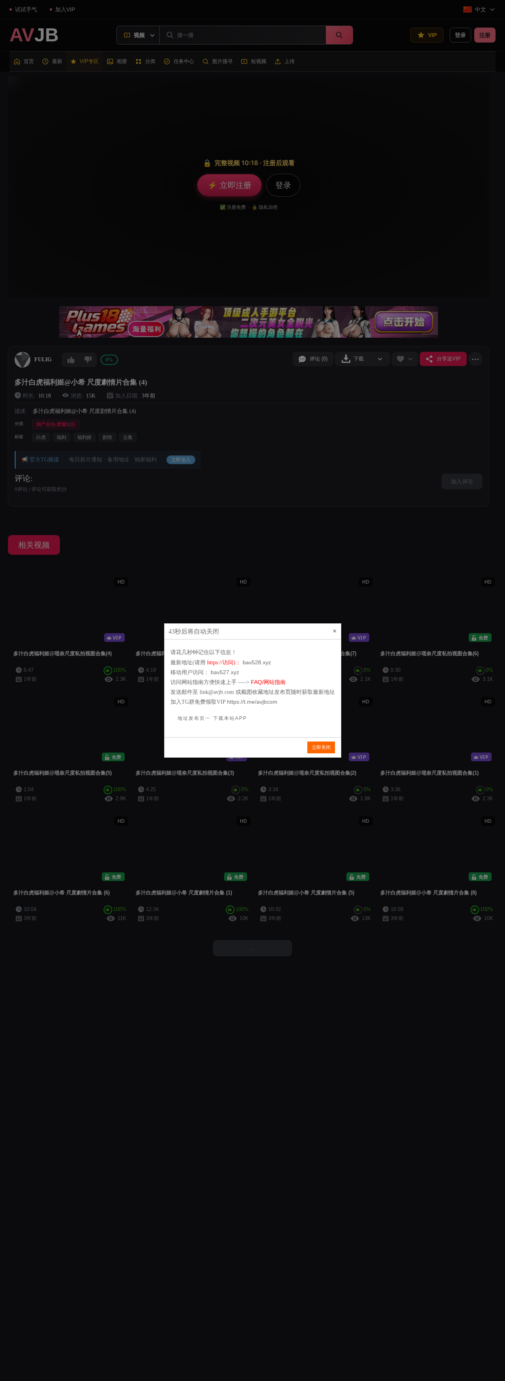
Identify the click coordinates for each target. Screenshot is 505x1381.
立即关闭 (321, 747)
